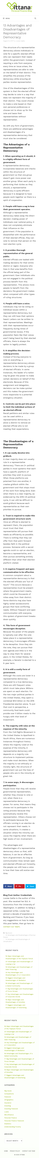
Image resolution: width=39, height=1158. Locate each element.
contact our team (11, 926)
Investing (7, 1106)
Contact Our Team (28, 1151)
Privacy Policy (15, 1151)
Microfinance (9, 1115)
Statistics (7, 1124)
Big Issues (9, 933)
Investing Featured (11, 1109)
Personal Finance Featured (14, 1121)
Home (6, 1151)
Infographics (8, 1100)
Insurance (7, 1103)
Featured (7, 1097)
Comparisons (9, 1094)
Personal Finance (10, 1118)
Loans (6, 1112)
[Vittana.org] (19, 7)
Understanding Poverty (12, 1127)
